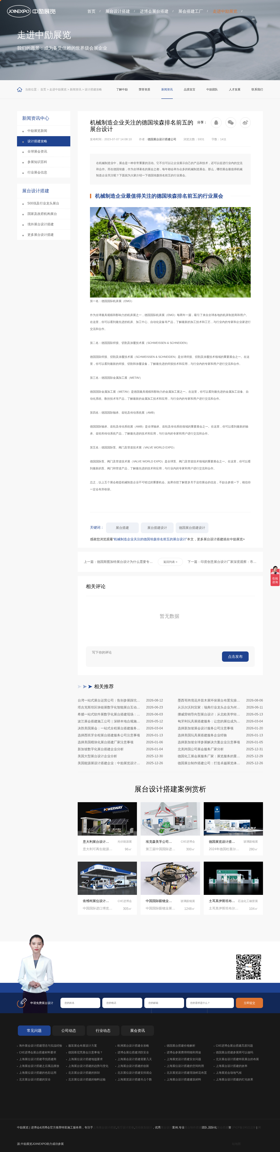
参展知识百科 (37, 162)
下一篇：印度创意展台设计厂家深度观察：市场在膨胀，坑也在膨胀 (222, 561)
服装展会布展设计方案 (82, 1045)
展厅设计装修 (125, 1127)
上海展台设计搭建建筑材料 (184, 1079)
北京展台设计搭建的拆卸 (84, 1072)
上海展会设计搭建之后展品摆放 (39, 1066)
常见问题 (34, 1031)
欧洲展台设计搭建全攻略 (133, 1045)
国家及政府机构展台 (42, 214)
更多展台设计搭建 (40, 234)
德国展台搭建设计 (192, 527)
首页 (91, 11)
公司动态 (68, 1031)
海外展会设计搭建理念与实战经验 (40, 1045)
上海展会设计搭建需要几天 (134, 1059)
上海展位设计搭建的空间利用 (185, 1066)
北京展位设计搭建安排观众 (134, 1072)
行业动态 (103, 1031)
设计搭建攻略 (93, 89)
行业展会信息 (37, 172)
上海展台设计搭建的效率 (231, 1066)
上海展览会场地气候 (229, 1072)
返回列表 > (170, 561)
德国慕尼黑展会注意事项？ (85, 1052)
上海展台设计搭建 (104, 1127)
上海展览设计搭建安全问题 (184, 1059)
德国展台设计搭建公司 (162, 139)
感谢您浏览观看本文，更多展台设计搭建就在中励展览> (167, 539)
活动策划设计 (143, 1127)
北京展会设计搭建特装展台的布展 (237, 1059)
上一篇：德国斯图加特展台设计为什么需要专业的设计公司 (118, 561)
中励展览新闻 (37, 130)
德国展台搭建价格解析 (181, 1045)
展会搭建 (222, 1127)
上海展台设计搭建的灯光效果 (234, 1079)
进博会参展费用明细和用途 (184, 1052)
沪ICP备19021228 (244, 1127)
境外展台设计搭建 (40, 224)
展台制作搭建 (193, 1127)
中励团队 (212, 89)
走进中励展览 (225, 11)
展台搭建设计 (157, 527)
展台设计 (166, 1127)
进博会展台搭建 (154, 11)
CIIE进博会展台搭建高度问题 (234, 1045)
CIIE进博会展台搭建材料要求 (37, 1052)
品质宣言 (189, 89)
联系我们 (257, 89)
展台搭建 (122, 527)
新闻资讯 (75, 89)
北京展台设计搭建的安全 (35, 1079)
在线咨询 (73, 976)
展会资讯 (137, 1031)
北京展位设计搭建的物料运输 (87, 1079)
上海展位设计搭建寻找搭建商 (37, 1059)
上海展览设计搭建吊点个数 (134, 1079)
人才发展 (234, 89)
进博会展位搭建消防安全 (133, 1052)
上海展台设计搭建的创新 (133, 1066)
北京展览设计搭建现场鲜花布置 (187, 1072)
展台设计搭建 (117, 11)
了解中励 (122, 89)
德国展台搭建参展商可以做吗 (234, 1052)
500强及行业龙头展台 (43, 203)
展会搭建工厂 (190, 11)
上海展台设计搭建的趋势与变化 (88, 1066)
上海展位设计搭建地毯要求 (85, 1059)
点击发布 (235, 657)
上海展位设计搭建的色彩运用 (37, 1072)
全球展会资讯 (37, 151)
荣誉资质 (144, 89)
